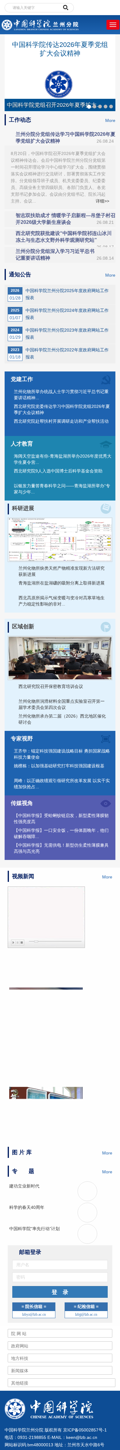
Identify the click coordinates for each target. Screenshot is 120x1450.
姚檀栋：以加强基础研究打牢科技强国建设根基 (59, 765)
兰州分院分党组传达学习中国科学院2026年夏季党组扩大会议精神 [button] (65, 138)
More (110, 120)
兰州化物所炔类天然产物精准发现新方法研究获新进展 (61, 571)
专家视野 (22, 738)
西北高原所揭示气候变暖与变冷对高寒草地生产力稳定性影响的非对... (61, 600)
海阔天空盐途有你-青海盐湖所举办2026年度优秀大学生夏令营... (62, 459)
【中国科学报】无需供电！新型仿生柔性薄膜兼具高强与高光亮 (61, 848)
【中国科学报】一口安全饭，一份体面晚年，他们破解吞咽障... (61, 833)
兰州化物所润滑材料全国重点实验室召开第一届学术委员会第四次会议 (61, 704)
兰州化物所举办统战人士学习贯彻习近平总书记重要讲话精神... (61, 394)
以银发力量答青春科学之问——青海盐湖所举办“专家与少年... (62, 488)
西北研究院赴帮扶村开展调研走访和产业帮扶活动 (61, 421)
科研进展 (23, 508)
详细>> (102, 201)
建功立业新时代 (24, 1186)
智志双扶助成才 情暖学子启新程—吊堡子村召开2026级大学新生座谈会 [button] (65, 219)
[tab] (60, 137)
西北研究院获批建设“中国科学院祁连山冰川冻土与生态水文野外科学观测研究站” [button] (65, 238)
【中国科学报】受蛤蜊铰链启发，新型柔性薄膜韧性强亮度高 (61, 818)
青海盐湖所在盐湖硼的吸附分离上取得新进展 (61, 582)
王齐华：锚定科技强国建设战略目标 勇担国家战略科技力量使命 (62, 754)
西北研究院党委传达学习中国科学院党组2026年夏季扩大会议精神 (62, 409)
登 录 (60, 1292)
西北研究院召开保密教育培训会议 (50, 686)
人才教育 (22, 444)
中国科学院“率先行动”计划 (34, 1228)
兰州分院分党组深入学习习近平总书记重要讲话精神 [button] (65, 255)
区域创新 (23, 626)
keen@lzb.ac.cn (81, 1437)
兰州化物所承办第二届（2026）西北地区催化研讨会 (62, 719)
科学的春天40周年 (26, 1207)
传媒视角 (22, 803)
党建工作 (22, 379)
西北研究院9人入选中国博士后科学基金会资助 (58, 470)
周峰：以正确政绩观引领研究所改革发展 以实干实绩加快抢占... (62, 783)
